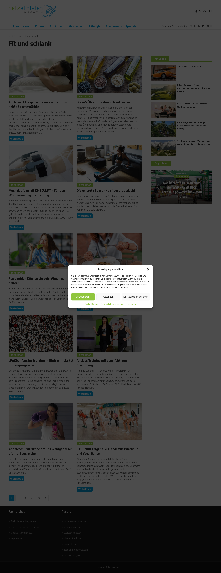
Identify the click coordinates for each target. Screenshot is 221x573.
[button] (148, 269)
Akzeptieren (83, 296)
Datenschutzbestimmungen (113, 304)
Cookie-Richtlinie (92, 304)
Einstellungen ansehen (135, 296)
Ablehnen (108, 296)
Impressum (131, 304)
